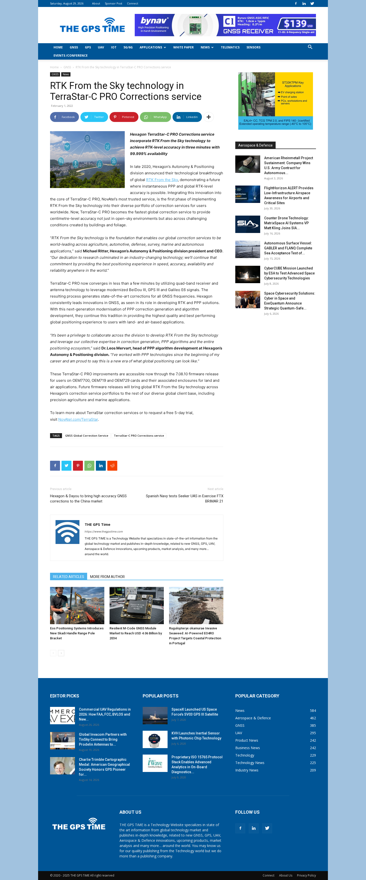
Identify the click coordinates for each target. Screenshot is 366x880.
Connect (132, 3)
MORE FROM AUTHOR (107, 577)
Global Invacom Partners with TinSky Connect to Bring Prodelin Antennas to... (103, 739)
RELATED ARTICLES (68, 577)
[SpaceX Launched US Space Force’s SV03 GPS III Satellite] (155, 715)
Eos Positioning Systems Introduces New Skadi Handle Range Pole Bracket (77, 633)
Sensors (253, 47)
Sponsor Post (113, 3)
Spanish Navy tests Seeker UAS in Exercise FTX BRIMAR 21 (184, 498)
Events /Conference (71, 55)
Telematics (230, 47)
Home (58, 47)
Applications (151, 47)
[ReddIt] (112, 466)
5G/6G (128, 47)
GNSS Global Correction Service (86, 435)
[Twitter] (312, 3)
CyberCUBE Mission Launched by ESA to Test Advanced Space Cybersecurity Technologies (289, 273)
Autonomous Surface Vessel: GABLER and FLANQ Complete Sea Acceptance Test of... (288, 248)
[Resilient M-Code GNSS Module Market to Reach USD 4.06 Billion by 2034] (137, 605)
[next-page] (61, 653)
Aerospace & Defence (255, 145)
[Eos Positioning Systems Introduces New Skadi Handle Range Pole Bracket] (77, 605)
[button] (310, 47)
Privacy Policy (306, 875)
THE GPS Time (97, 524)
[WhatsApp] (89, 466)
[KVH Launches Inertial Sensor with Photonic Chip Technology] (155, 739)
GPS (88, 47)
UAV (101, 47)
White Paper (183, 47)
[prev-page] (53, 653)
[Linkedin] (304, 3)
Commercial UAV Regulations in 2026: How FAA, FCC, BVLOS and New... (105, 714)
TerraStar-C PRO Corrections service (139, 435)
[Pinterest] (78, 466)
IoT (114, 47)
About (96, 3)
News (205, 47)
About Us (285, 875)
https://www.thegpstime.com (104, 531)
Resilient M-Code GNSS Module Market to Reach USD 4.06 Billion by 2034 (136, 633)
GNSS (74, 47)
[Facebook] (296, 3)
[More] (208, 117)
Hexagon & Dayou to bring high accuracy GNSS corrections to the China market (88, 498)
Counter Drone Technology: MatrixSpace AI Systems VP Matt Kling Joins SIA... (286, 223)
